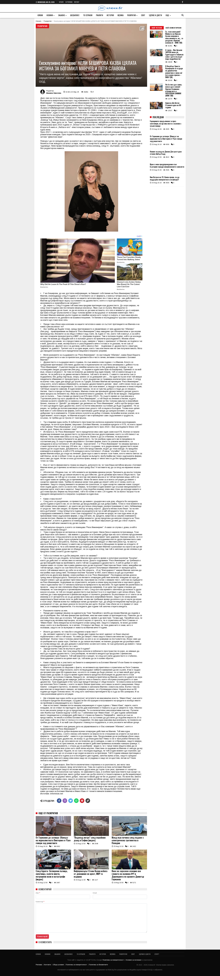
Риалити (99, 15)
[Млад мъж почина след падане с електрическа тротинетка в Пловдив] (129, 835)
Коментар (40, 901)
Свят (143, 15)
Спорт (156, 954)
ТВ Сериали (87, 15)
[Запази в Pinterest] (82, 800)
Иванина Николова (53, 93)
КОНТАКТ (76, 2)
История (110, 15)
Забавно (61, 15)
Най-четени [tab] (157, 28)
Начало (61, 2)
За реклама (68, 2)
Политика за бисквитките (98, 964)
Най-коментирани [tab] (173, 28)
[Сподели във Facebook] (59, 800)
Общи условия (58, 964)
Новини (50, 15)
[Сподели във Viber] (65, 800)
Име (38, 893)
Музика (121, 15)
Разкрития (131, 15)
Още (167, 15)
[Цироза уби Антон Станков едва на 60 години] (156, 108)
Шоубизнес (74, 15)
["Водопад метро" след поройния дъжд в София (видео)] (91, 835)
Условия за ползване (134, 960)
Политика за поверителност (113, 960)
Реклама (39, 964)
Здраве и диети (155, 15)
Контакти (47, 964)
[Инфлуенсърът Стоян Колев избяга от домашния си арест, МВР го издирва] (91, 869)
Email (95, 893)
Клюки (40, 15)
